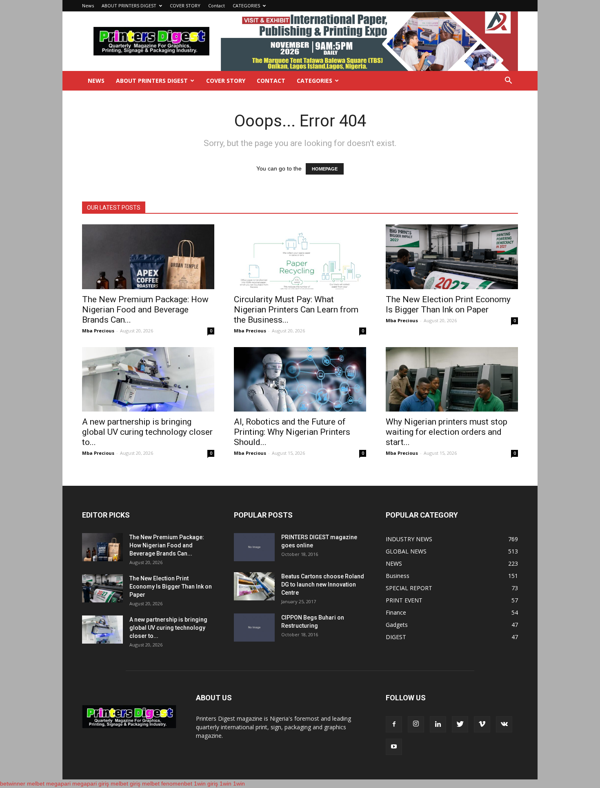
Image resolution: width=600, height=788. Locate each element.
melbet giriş (125, 783)
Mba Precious (98, 331)
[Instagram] (416, 724)
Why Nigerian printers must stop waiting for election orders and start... (446, 432)
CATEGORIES (246, 5)
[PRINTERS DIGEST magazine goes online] (254, 547)
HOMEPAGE (325, 168)
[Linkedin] (438, 724)
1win (225, 783)
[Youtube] (394, 747)
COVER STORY (185, 5)
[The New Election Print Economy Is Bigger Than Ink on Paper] (452, 256)
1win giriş (206, 783)
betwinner (12, 783)
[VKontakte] (504, 724)
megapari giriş (90, 783)
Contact (216, 5)
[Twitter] (460, 724)
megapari (58, 783)
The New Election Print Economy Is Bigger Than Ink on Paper (448, 304)
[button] (508, 81)
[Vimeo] (482, 724)
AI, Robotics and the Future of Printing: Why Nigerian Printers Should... (292, 432)
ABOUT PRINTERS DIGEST (129, 5)
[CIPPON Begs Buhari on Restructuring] (254, 627)
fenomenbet (176, 783)
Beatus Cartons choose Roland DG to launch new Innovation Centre (322, 584)
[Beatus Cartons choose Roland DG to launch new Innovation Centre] (254, 586)
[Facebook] (394, 724)
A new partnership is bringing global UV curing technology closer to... (147, 432)
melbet (35, 783)
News (88, 5)
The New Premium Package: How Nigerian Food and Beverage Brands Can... (145, 309)
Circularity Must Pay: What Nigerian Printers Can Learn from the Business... (296, 309)
